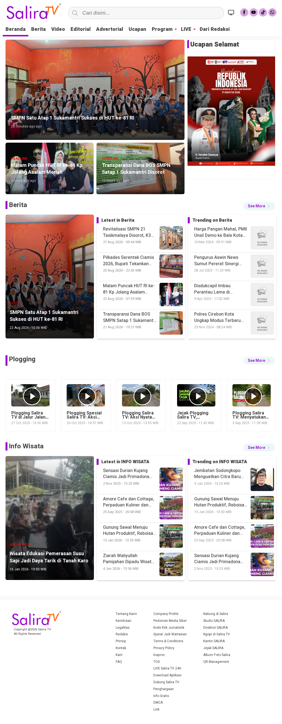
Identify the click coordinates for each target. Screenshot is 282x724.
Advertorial (109, 29)
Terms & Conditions (168, 641)
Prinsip (121, 641)
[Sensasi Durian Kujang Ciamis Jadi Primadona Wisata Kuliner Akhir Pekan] (262, 508)
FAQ (119, 661)
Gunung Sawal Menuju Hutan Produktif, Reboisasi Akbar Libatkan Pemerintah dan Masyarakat (221, 474)
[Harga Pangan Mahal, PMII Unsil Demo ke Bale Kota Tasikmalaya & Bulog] (262, 323)
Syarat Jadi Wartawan (170, 634)
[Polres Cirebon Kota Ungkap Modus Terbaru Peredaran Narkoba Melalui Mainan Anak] (262, 267)
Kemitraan (123, 620)
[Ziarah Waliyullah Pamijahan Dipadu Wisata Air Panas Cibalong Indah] (262, 536)
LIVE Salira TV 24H (167, 668)
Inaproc (159, 654)
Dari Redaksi (215, 29)
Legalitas (123, 627)
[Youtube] (254, 12)
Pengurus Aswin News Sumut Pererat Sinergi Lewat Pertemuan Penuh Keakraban (219, 232)
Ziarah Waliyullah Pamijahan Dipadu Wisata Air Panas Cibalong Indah (219, 559)
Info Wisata (26, 446)
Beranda (16, 29)
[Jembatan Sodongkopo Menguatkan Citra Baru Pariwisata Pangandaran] (262, 565)
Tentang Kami (126, 613)
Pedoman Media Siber (170, 620)
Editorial (80, 29)
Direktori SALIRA (215, 627)
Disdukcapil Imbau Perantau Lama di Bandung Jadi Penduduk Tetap (218, 260)
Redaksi (122, 634)
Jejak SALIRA (213, 648)
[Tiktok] (263, 12)
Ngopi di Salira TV (216, 634)
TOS (156, 661)
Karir (119, 654)
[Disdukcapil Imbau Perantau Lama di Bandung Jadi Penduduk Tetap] (262, 238)
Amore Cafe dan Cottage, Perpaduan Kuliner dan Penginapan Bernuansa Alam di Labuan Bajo (219, 502)
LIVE (186, 29)
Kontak (121, 648)
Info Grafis (161, 695)
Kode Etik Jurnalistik (168, 627)
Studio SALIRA (214, 620)
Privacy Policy (163, 648)
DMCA (158, 702)
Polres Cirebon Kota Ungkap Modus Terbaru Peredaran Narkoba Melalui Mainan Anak (217, 289)
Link (156, 709)
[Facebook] (244, 12)
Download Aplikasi (167, 675)
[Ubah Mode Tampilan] (232, 12)
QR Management (216, 661)
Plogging (22, 359)
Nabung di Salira (215, 613)
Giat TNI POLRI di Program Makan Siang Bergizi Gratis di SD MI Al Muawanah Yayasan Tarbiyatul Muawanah (220, 317)
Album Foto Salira (216, 654)
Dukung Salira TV (166, 682)
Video (58, 29)
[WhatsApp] (272, 12)
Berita (38, 29)
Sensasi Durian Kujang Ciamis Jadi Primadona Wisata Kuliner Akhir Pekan (221, 530)
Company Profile (165, 613)
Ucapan (137, 29)
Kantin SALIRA (214, 641)
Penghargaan (163, 689)
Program (162, 29)
